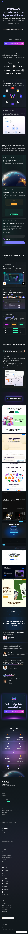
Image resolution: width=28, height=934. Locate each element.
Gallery (3, 835)
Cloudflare (4, 812)
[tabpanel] (14, 371)
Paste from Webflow (6, 804)
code (13, 316)
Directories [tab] (14, 351)
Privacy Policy (5, 924)
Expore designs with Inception (9, 822)
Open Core (4, 808)
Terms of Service (6, 926)
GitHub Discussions (6, 905)
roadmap (9, 316)
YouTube (4, 849)
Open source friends (7, 907)
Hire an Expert (5, 839)
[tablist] (14, 351)
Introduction (4, 830)
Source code (5, 909)
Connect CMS (5, 800)
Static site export (6, 806)
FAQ (3, 861)
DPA (3, 927)
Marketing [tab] (7, 351)
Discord (11, 294)
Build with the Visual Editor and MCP (14, 43)
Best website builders (7, 857)
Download (4, 814)
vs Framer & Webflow (7, 855)
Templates (4, 833)
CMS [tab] (21, 351)
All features (6, 367)
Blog (3, 853)
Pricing (3, 793)
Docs (3, 851)
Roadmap (4, 903)
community (8, 318)
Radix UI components (7, 810)
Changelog (4, 911)
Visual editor (4, 797)
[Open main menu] (25, 2)
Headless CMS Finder (7, 837)
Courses (4, 859)
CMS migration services (7, 841)
